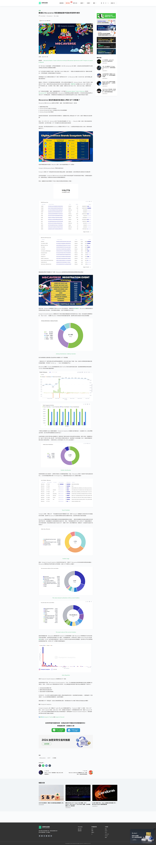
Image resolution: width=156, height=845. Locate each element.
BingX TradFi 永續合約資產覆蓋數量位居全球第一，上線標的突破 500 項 (108, 83)
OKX (106, 832)
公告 (40, 10)
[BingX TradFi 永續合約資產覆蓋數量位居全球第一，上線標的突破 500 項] (99, 83)
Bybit (106, 830)
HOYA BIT (107, 834)
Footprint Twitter (48, 717)
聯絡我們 (79, 830)
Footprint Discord (59, 717)
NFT (49, 758)
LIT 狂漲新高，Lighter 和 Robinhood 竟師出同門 (107, 60)
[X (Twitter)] (42, 836)
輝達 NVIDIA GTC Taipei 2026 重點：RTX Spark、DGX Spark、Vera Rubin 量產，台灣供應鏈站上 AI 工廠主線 (78, 804)
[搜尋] (108, 3)
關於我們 (79, 829)
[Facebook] (103, 3)
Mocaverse (42, 758)
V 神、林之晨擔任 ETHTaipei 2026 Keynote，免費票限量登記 (108, 68)
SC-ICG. (89, 843)
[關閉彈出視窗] (154, 829)
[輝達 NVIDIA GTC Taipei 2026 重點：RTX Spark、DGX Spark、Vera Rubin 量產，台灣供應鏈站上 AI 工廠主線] (78, 793)
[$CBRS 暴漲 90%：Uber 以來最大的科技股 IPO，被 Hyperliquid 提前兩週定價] (104, 793)
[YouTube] (46, 836)
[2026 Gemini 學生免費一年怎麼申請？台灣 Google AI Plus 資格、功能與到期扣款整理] (99, 91)
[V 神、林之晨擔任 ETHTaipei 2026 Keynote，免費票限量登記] (99, 68)
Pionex (106, 835)
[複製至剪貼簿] (50, 765)
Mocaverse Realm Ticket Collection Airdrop (55, 60)
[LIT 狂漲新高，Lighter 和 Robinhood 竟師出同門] (99, 61)
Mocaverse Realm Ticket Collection (75, 91)
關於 (94, 3)
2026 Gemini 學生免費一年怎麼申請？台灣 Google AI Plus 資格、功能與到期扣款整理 (109, 90)
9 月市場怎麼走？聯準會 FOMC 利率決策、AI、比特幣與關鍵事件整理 (108, 75)
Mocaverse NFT (43, 93)
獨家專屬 (68, 3)
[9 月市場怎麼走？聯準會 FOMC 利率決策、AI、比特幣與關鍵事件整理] (99, 75)
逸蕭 (40, 639)
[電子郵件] (40, 765)
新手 (92, 829)
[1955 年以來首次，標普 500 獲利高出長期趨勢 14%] (51, 793)
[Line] (43, 765)
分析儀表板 (76, 308)
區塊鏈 (54, 758)
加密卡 (81, 3)
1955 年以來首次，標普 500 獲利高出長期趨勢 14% (51, 803)
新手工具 (75, 3)
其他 (106, 837)
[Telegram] (105, 3)
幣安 (106, 829)
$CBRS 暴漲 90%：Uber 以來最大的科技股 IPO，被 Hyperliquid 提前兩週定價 (104, 803)
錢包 (92, 830)
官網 (41, 717)
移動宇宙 (73, 84)
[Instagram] (101, 3)
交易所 (88, 3)
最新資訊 (62, 3)
